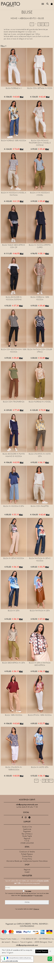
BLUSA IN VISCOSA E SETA (13, 506)
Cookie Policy (27, 856)
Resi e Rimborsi (27, 834)
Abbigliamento (27, 19)
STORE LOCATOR (27, 843)
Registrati (27, 838)
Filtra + (3, 46)
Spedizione (27, 829)
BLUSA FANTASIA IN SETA (40, 611)
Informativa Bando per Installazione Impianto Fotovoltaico (27, 861)
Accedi (27, 872)
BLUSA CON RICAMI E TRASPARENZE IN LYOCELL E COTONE (40, 143)
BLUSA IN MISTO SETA (39, 767)
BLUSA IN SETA (13, 611)
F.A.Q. (27, 841)
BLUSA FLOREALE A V (13, 88)
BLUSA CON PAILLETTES (40, 506)
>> (47, 24)
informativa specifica (26, 895)
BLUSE (41, 19)
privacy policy (39, 895)
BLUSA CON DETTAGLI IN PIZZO (39, 88)
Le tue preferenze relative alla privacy (19, 958)
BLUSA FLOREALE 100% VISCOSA (13, 140)
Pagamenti (27, 831)
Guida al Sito (27, 827)
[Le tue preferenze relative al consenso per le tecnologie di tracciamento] (4, 958)
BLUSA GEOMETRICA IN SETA (13, 663)
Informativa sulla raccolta (10, 961)
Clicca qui (36, 909)
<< (32, 24)
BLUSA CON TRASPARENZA (13, 402)
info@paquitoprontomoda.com (27, 945)
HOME (14, 19)
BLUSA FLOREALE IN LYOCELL (40, 402)
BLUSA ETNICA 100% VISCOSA (40, 715)
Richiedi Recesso (27, 854)
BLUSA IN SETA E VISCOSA (13, 558)
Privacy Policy (27, 859)
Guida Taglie (27, 836)
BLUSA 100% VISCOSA (13, 715)
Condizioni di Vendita (27, 852)
